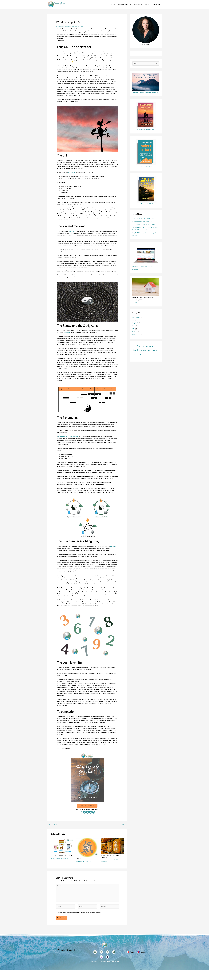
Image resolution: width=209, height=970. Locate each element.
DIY (133, 320)
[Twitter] (87, 812)
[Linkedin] (90, 812)
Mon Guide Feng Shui (146, 166)
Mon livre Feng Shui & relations (145, 129)
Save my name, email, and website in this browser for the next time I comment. (79, 912)
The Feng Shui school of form (61, 856)
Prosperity (143, 350)
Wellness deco (136, 334)
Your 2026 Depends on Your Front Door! (143, 218)
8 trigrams (67, 332)
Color (139, 346)
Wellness (134, 331)
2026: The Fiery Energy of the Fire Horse (143, 224)
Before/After (136, 317)
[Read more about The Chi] (87, 847)
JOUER (134, 302)
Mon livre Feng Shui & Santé (145, 204)
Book (134, 346)
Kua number (113, 546)
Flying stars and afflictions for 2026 (142, 221)
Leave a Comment (55, 858)
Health (135, 350)
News (134, 326)
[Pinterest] (84, 812)
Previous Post (52, 825)
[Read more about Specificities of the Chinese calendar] (112, 845)
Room (134, 354)
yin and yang (71, 231)
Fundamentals (148, 346)
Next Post (123, 825)
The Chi (78, 859)
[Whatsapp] (93, 812)
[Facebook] (81, 812)
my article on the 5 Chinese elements (68, 436)
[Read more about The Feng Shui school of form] (62, 845)
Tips (133, 329)
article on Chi (71, 172)
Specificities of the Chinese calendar (111, 857)
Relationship (153, 350)
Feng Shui (68, 26)
